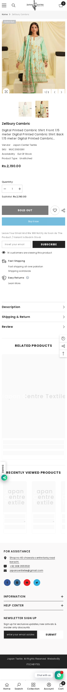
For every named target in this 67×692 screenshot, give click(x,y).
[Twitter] (36, 582)
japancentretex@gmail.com (26, 570)
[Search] (13, 5)
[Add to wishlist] (55, 210)
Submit (51, 634)
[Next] (61, 92)
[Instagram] (17, 582)
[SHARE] (62, 210)
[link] (33, 447)
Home (5, 14)
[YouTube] (27, 582)
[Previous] (54, 92)
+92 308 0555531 (20, 566)
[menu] (4, 5)
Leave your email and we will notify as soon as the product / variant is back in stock (32, 235)
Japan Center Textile (25, 145)
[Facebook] (7, 582)
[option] (33, 57)
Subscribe (49, 244)
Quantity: (7, 181)
